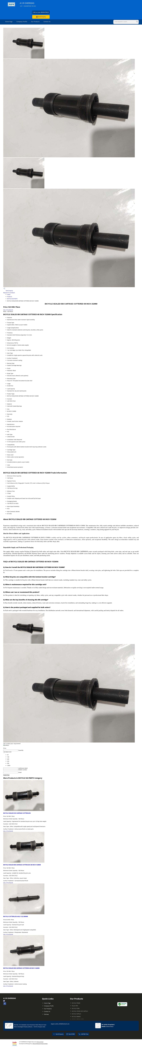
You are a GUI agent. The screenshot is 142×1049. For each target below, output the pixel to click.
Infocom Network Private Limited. (40, 1043)
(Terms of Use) (40, 1042)
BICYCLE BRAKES (76, 1016)
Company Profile (21, 21)
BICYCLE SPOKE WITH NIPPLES (80, 1011)
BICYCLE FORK (75, 1008)
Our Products (35, 21)
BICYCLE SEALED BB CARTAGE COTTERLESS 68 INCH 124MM (22, 865)
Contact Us (47, 21)
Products (9, 296)
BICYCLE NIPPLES (76, 1014)
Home (8, 294)
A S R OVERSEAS (28, 4)
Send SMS (72, 1034)
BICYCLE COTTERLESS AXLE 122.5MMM (15, 916)
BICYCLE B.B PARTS (12, 299)
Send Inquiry (42, 17)
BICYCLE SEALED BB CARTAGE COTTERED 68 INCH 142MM (21, 968)
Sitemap (46, 1014)
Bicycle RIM (75, 1006)
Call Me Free (84, 1034)
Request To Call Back (9, 292)
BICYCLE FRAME (76, 1003)
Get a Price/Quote (8, 310)
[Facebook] (4, 1004)
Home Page (8, 21)
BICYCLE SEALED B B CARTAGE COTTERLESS (17, 813)
